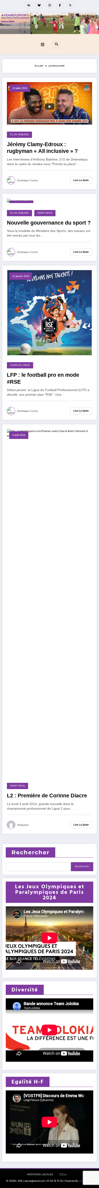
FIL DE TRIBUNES (19, 134)
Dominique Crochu (27, 180)
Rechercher (31, 852)
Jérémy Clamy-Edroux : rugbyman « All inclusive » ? (42, 148)
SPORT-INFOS (45, 213)
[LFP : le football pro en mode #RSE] (49, 313)
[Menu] (42, 44)
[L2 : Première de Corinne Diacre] (49, 602)
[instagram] (49, 5)
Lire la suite (81, 180)
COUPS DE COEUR (20, 365)
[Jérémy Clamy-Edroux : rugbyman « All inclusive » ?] (49, 103)
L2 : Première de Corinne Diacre (47, 796)
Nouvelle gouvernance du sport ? (49, 223)
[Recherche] (56, 44)
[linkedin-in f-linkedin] (28, 5)
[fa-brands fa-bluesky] (39, 5)
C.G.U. (63, 1174)
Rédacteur (23, 825)
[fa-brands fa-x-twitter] (70, 5)
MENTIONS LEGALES (40, 1174)
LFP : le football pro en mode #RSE (43, 378)
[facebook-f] (59, 5)
